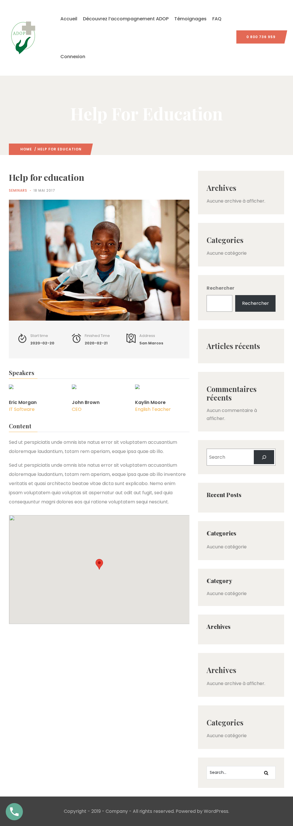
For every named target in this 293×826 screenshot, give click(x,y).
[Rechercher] (264, 457)
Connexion (72, 56)
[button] (99, 564)
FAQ (216, 18)
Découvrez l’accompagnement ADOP (126, 18)
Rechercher (220, 288)
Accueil (68, 18)
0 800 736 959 (261, 36)
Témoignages (190, 18)
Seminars (18, 190)
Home (26, 149)
